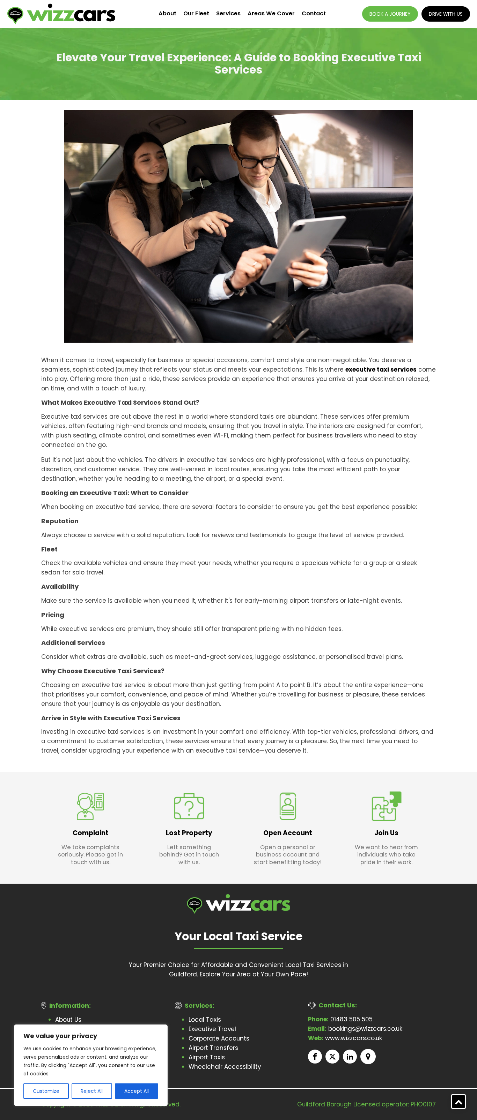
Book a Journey (390, 13)
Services (228, 13)
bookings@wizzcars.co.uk (355, 1028)
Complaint (91, 833)
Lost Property (189, 833)
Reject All (92, 1091)
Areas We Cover (271, 13)
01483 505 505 (340, 1019)
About (167, 13)
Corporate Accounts (219, 1038)
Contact (314, 13)
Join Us (386, 833)
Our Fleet (196, 13)
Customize (46, 1091)
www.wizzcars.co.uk (345, 1038)
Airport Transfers (213, 1048)
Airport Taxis (207, 1057)
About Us (68, 1019)
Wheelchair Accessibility (225, 1066)
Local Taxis (205, 1019)
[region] (91, 1065)
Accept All (136, 1091)
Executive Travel (212, 1029)
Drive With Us (446, 13)
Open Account (287, 833)
